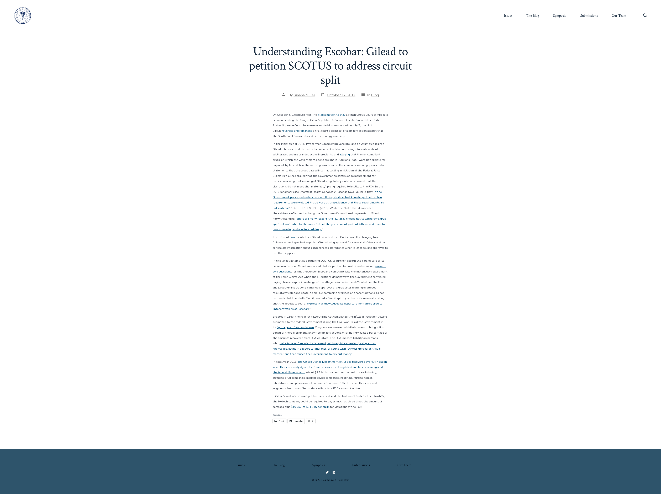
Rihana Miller (304, 95)
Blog (375, 95)
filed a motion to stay (331, 115)
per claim (323, 407)
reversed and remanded (297, 131)
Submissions (589, 15)
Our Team (619, 15)
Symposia (559, 15)
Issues (508, 15)
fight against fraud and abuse (295, 327)
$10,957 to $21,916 (304, 407)
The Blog (532, 15)
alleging (344, 154)
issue (293, 237)
